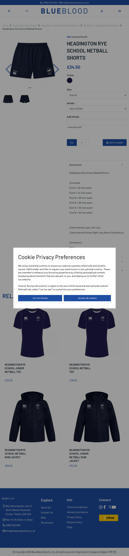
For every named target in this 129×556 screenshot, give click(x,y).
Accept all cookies (87, 298)
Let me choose (40, 298)
